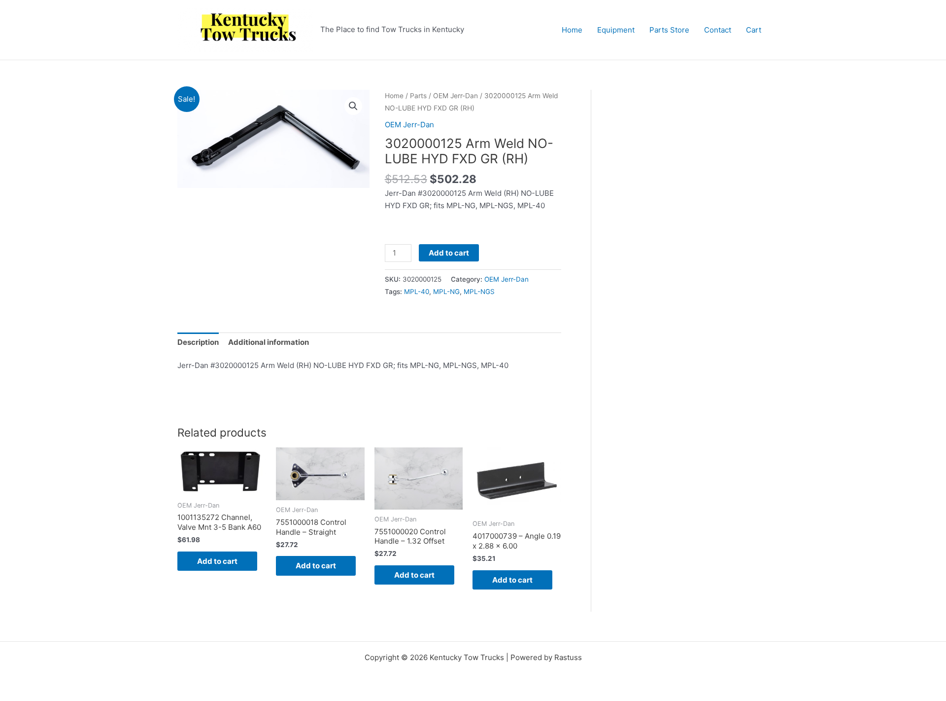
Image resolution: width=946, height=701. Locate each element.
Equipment (616, 30)
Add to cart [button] (217, 561)
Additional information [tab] (268, 342)
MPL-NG (446, 291)
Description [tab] (198, 342)
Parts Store (669, 30)
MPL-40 (416, 291)
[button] (353, 106)
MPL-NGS (479, 291)
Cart (753, 30)
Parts (418, 96)
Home (572, 30)
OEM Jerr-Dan (455, 96)
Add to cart (449, 253)
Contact (717, 30)
